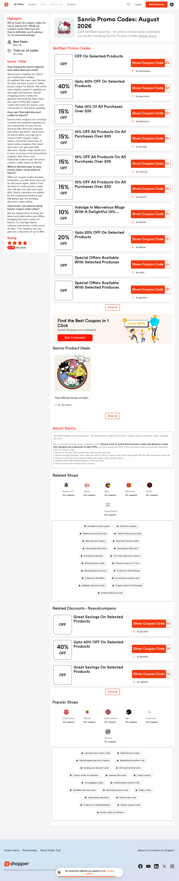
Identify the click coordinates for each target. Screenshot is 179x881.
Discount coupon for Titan (127, 563)
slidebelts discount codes (93, 586)
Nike (127, 718)
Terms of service (51, 870)
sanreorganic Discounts (127, 548)
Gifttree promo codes (95, 563)
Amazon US (68, 492)
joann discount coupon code (97, 753)
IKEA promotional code (129, 768)
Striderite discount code (112, 593)
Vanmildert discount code (84, 790)
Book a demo (11, 850)
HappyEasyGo (111, 511)
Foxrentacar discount (93, 556)
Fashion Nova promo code (129, 534)
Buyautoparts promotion (95, 571)
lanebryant (151, 718)
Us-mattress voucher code (127, 578)
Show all (112, 307)
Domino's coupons (128, 526)
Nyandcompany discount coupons (94, 761)
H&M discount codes (129, 753)
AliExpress (130, 492)
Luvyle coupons (144, 775)
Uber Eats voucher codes (127, 541)
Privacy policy (35, 870)
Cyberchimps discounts (98, 798)
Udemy (86, 492)
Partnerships (30, 850)
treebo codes (145, 790)
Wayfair (87, 718)
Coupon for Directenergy (128, 571)
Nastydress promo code (117, 790)
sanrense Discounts (117, 775)
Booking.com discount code (96, 768)
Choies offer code (127, 798)
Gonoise (108, 738)
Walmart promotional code (95, 534)
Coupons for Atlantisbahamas (96, 805)
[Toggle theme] (172, 4)
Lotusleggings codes (94, 783)
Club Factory (69, 718)
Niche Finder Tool (50, 850)
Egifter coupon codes (130, 805)
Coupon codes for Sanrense (85, 775)
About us (143, 850)
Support (170, 850)
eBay (106, 492)
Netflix (149, 492)
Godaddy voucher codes (98, 526)
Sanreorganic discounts (96, 548)
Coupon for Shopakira (94, 578)
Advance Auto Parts (113, 718)
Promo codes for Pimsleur (112, 812)
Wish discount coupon (95, 541)
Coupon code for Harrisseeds (128, 586)
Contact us (156, 850)
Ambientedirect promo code (126, 783)
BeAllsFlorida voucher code (132, 761)
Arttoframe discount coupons (126, 556)
